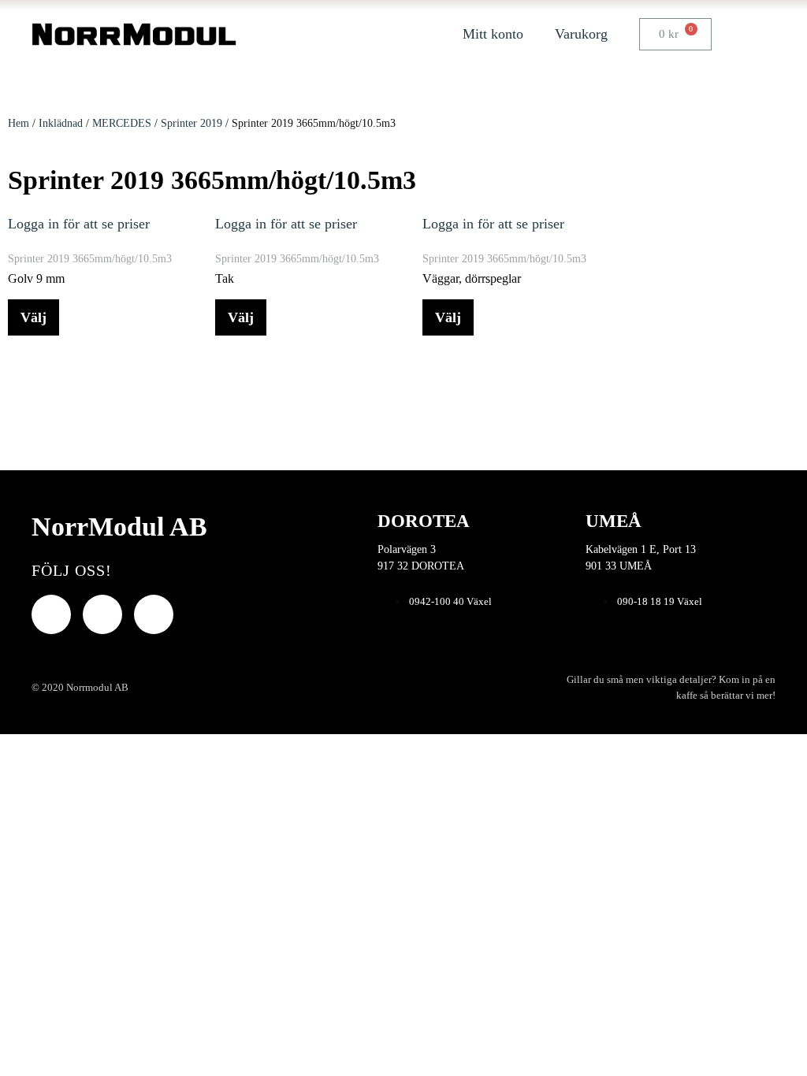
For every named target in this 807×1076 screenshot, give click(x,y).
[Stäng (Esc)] (45, 749)
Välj (33, 317)
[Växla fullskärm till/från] (18, 749)
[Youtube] (102, 614)
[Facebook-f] (51, 614)
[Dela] (31, 749)
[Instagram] (153, 614)
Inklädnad (61, 123)
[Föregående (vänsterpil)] (4, 770)
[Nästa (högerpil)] (18, 770)
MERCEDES (121, 123)
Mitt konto (493, 34)
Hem (18, 123)
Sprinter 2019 (191, 123)
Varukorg (581, 34)
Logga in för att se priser (79, 224)
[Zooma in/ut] (4, 749)
